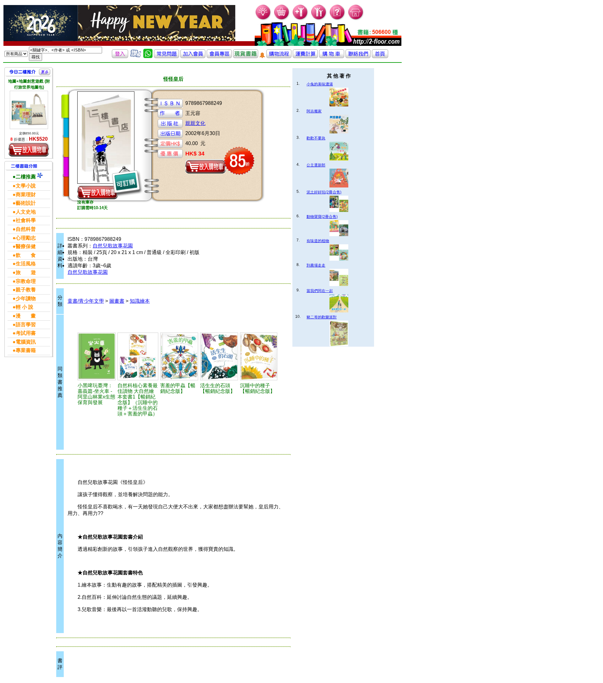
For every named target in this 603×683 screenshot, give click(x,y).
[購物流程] (278, 56)
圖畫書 (116, 301)
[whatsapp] (148, 56)
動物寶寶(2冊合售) (322, 216)
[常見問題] (337, 19)
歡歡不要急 (316, 138)
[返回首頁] (380, 56)
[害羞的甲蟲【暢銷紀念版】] (179, 356)
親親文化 (195, 123)
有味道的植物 (318, 241)
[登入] (120, 56)
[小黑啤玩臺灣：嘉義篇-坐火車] (97, 356)
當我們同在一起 (320, 291)
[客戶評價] (135, 56)
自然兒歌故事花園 (113, 245)
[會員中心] (319, 19)
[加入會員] (300, 19)
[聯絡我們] (358, 56)
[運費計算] (305, 56)
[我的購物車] (282, 19)
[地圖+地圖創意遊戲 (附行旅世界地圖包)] (29, 110)
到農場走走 (316, 265)
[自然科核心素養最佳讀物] (137, 356)
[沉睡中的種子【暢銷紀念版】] (258, 356)
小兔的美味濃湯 (320, 84)
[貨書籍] (245, 56)
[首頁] (356, 19)
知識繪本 (140, 301)
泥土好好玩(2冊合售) (324, 192)
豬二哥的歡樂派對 (322, 317)
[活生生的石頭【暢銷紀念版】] (219, 356)
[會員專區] (219, 56)
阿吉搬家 (314, 111)
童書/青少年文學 (86, 301)
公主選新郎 (316, 165)
